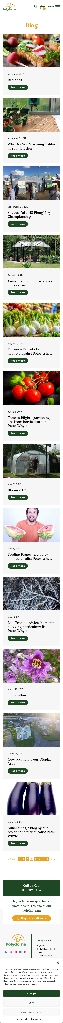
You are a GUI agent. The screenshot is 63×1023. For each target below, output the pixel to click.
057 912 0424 (31, 890)
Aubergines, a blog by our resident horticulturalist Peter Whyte (31, 832)
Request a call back (33, 918)
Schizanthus (17, 695)
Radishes (15, 80)
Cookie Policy (23, 1019)
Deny (31, 1003)
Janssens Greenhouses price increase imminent (30, 283)
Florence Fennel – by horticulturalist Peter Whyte (30, 351)
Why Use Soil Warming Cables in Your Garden (31, 146)
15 (47, 859)
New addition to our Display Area (30, 761)
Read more (18, 87)
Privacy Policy (38, 1019)
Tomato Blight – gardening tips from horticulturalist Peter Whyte (29, 422)
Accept (31, 993)
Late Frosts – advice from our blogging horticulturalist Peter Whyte (31, 627)
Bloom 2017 (17, 490)
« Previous (13, 859)
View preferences (31, 1012)
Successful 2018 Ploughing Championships (29, 214)
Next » (52, 859)
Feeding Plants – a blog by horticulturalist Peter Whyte (30, 556)
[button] (58, 962)
